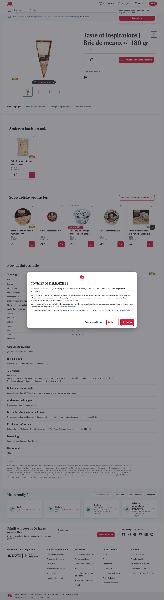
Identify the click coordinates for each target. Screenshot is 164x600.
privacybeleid (60, 306)
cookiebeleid (71, 306)
